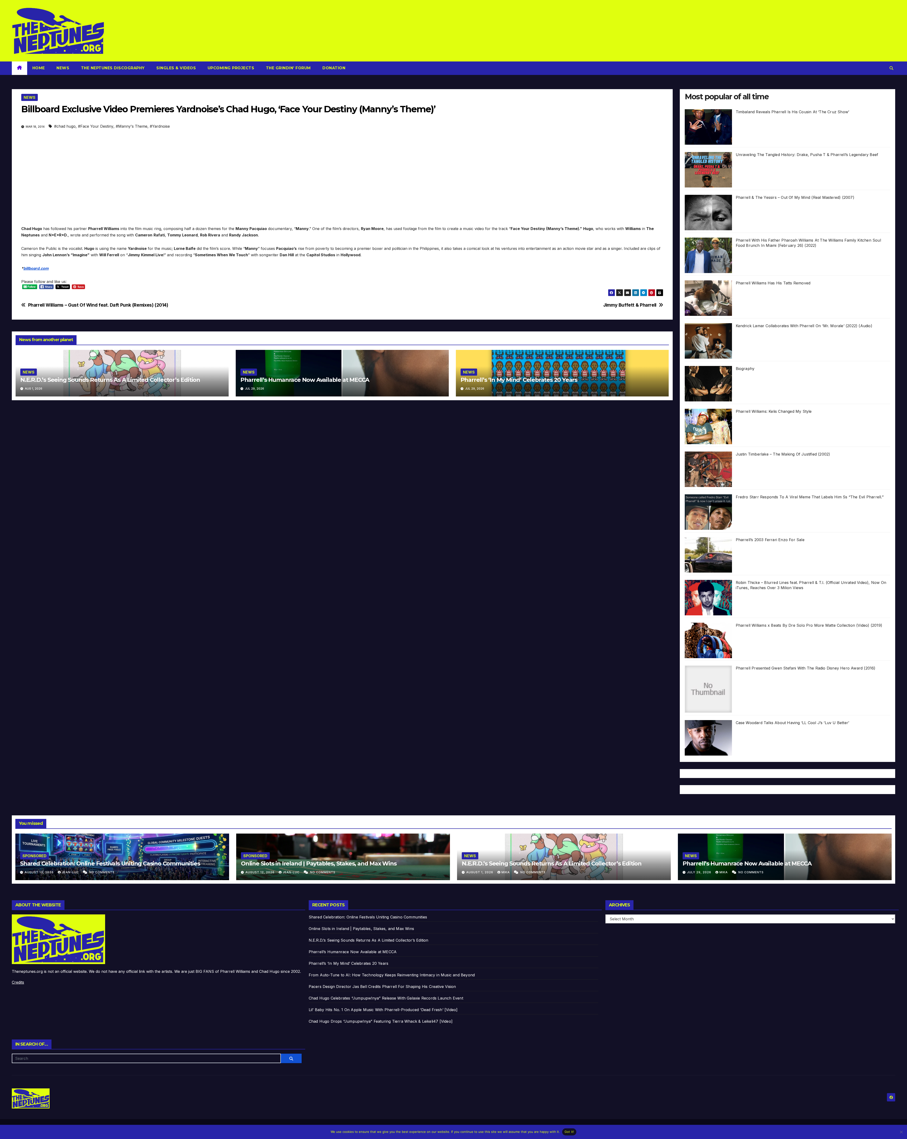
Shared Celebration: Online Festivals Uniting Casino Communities (110, 863)
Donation (333, 68)
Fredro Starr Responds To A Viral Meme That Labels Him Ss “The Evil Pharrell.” (810, 497)
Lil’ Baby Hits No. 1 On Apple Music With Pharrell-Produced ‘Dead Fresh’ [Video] (383, 1009)
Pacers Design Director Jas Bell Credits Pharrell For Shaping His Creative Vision (382, 986)
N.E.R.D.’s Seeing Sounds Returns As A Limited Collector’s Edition (110, 379)
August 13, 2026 (40, 872)
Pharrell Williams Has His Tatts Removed (773, 283)
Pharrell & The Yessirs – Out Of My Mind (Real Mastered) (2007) (795, 197)
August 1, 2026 (480, 872)
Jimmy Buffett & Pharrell (629, 305)
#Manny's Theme (131, 126)
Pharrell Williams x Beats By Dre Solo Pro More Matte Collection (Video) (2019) (809, 625)
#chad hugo (65, 126)
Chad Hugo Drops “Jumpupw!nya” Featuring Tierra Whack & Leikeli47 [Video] (381, 1021)
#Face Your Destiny (95, 126)
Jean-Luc (71, 872)
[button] (891, 68)
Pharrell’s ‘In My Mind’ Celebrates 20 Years (519, 379)
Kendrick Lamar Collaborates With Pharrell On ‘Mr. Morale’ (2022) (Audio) (804, 325)
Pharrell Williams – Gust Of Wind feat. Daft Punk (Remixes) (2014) (98, 305)
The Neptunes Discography (112, 68)
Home (38, 68)
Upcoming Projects (230, 68)
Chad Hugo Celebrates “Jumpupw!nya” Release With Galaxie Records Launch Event (386, 998)
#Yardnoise (160, 126)
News (62, 68)
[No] (901, 1132)
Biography (745, 368)
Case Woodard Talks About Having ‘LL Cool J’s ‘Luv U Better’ (792, 722)
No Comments (102, 872)
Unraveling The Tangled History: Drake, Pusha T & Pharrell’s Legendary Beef (807, 154)
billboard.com (36, 268)
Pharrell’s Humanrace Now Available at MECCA (304, 379)
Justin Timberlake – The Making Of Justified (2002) (783, 454)
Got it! (569, 1132)
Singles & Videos (175, 68)
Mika (506, 872)
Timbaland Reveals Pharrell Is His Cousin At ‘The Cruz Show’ (792, 111)
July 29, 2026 (699, 872)
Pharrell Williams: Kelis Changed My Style (774, 411)
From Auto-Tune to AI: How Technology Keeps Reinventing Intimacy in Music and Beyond (392, 975)
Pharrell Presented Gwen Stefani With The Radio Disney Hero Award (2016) (806, 668)
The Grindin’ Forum (288, 68)
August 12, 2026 (260, 872)
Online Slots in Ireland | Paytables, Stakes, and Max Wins (319, 863)
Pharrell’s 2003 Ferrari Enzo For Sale (770, 539)
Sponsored (34, 855)
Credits (18, 982)
